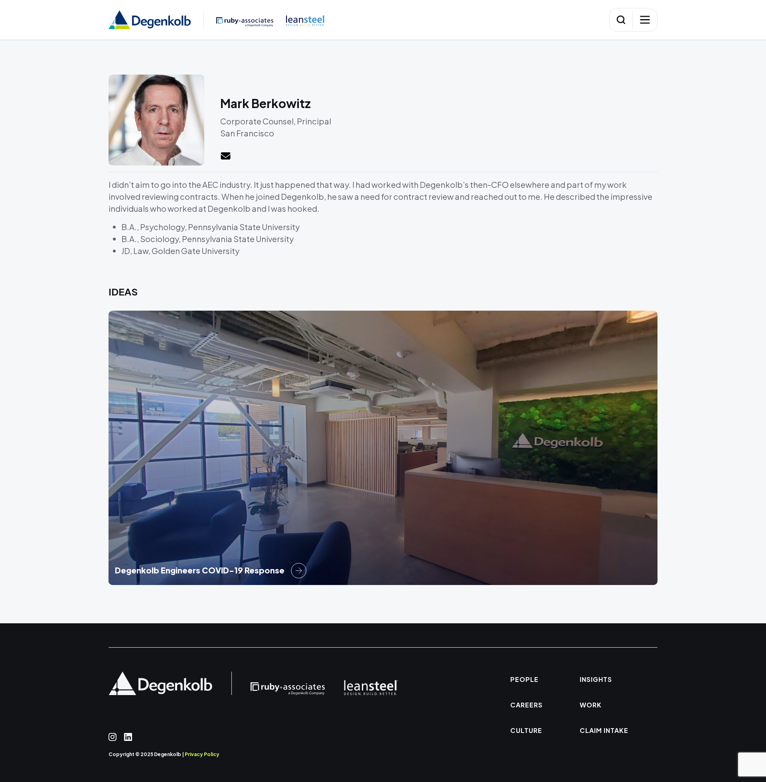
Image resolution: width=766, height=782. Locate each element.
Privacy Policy (202, 754)
